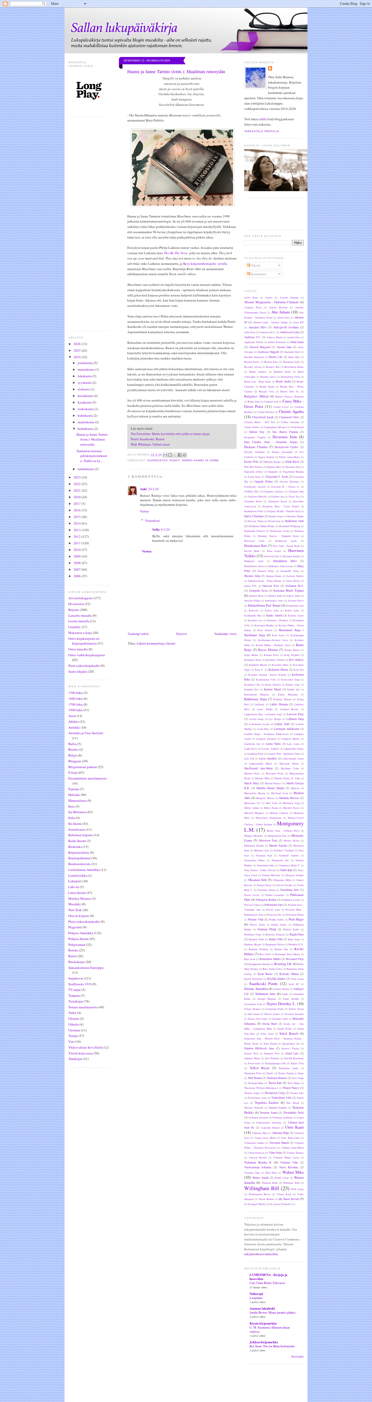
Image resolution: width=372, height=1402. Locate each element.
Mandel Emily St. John (287, 778)
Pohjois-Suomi (78, 938)
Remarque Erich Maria (287, 954)
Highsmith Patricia (254, 531)
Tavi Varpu (298, 1078)
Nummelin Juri (280, 860)
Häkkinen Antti (253, 561)
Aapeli (268, 297)
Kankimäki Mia (252, 615)
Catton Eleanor (266, 412)
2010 (77, 549)
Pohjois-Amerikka (80, 933)
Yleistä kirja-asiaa (80, 1053)
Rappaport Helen (275, 944)
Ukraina (73, 1018)
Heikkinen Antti (294, 521)
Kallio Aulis (292, 610)
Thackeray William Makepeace (261, 1088)
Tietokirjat (75, 1001)
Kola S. (259, 669)
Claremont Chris (289, 417)
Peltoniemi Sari (273, 905)
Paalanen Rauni (266, 890)
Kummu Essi (251, 689)
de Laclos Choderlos (281, 1204)
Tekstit (255, 265)
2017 (77, 503)
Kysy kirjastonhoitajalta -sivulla (205, 263)
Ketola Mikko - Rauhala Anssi (273, 645)
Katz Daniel (265, 630)
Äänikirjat (75, 1058)
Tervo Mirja (293, 1083)
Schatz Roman (252, 1009)
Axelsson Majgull (268, 352)
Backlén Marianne (254, 357)
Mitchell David (291, 808)
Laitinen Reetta (289, 709)
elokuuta (84, 389)
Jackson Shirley (295, 576)
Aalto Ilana (251, 297)
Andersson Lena (289, 332)
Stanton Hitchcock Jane (259, 1048)
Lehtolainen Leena (259, 724)
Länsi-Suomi (77, 892)
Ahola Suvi (283, 317)
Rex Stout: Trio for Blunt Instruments (272, 1346)
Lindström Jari (252, 744)
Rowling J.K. (283, 964)
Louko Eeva (250, 748)
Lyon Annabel (268, 758)
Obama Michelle (271, 875)
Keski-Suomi (77, 840)
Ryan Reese (265, 974)
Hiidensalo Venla (279, 531)
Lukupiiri (74, 881)
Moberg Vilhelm (279, 813)
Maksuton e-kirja (80, 632)
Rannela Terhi (256, 939)
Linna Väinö (273, 744)
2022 (77, 484)
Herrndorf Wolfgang (289, 526)
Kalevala (254, 610)
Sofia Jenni (267, 1033)
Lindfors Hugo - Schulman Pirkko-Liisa (266, 734)
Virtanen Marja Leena (286, 1157)
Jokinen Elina (256, 595)
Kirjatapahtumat (79, 858)
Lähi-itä (73, 887)
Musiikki (74, 904)
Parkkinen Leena (291, 900)
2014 (77, 523)
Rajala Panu (297, 934)
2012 (77, 536)
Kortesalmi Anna (290, 679)
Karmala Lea (255, 620)
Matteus (295, 788)
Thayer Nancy (291, 1088)
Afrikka (73, 721)
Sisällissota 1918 (80, 984)
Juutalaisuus (76, 829)
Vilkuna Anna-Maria (292, 1147)
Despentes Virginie (255, 437)
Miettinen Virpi (291, 803)
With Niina (297, 1189)
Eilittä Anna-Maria (289, 457)
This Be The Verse (176, 253)
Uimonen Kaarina (258, 1117)
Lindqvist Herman (266, 738)
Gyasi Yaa (294, 496)
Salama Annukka (256, 988)
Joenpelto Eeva (258, 590)
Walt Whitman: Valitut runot (150, 444)
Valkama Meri (259, 1133)
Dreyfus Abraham (254, 452)
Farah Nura (254, 476)
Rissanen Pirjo (295, 959)
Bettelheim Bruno (294, 367)
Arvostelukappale (80, 598)
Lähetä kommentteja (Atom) (156, 643)
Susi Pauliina (272, 1058)
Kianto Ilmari (292, 650)
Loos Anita (293, 744)
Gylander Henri (253, 501)
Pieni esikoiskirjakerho (84, 665)
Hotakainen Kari (255, 545)
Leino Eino (263, 729)
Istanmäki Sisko (290, 571)
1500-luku (75, 692)
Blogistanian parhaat (82, 767)
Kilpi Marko (251, 655)
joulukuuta (86, 362)
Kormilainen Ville (266, 679)
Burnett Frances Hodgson (289, 396)
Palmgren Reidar (266, 900)
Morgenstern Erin (277, 835)
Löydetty (74, 627)
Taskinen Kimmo (277, 1078)
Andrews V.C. (252, 337)
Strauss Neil (251, 1053)
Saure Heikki (291, 998)
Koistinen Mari (280, 665)
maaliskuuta (86, 422)
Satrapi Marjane (267, 998)
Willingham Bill (261, 1188)
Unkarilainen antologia (269, 1122)
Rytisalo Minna (288, 974)
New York (75, 910)
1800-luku (75, 710)
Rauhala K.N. (296, 944)
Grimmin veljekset (273, 491)
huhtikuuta (86, 415)
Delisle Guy (257, 432)
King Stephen (292, 655)
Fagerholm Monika (293, 471)
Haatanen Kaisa (277, 501)
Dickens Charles (255, 447)
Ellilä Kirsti (292, 462)
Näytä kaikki (297, 1356)
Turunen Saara (268, 1112)
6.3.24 (165, 529)
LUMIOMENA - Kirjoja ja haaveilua (268, 1276)
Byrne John (254, 401)
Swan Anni (254, 1063)
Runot (72, 956)
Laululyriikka (77, 875)
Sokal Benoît (288, 1033)
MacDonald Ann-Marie (258, 768)
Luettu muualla (78, 621)
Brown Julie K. (289, 391)
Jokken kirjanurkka (264, 1341)
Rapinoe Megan (252, 944)
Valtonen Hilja (280, 1133)
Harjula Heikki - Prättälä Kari (283, 511)
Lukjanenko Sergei (294, 748)
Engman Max (274, 467)
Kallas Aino (272, 610)
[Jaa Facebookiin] (179, 454)
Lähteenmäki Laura (293, 758)
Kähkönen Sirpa (255, 699)
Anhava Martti (274, 337)
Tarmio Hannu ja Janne (200, 460)
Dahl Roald (297, 427)
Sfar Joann (253, 1014)
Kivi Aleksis (296, 660)
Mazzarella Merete (254, 793)
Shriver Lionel (272, 1014)
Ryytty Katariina (253, 978)
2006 (77, 576)
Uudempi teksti (138, 633)
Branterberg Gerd (290, 376)
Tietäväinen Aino (257, 1097)
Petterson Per (274, 914)
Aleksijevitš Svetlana (286, 327)
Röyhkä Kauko (276, 978)
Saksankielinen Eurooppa (86, 967)
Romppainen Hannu (259, 964)
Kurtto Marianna (288, 694)
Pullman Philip (267, 929)
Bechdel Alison (252, 367)
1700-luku (75, 704)
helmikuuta (86, 428)
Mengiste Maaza (265, 798)
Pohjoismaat (76, 944)
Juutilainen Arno (274, 600)
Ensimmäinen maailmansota (87, 778)
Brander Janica (268, 376)
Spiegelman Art (291, 1043)
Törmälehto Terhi (293, 1112)
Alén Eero (249, 332)
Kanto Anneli (274, 615)
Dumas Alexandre (282, 452)
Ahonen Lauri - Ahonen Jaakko (270, 322)
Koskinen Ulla (252, 684)
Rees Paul (265, 954)
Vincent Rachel (258, 1157)
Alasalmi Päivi (257, 327)
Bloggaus (74, 761)
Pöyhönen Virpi (252, 934)
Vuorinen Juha (252, 1172)
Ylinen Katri (284, 1194)
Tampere (74, 995)
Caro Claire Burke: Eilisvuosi (267, 1283)
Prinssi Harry (257, 924)
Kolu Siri (299, 669)
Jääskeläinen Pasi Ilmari (264, 605)
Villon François (256, 1152)
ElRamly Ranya (272, 462)
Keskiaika (75, 846)
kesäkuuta (85, 402)
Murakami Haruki (254, 845)
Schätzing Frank (275, 1009)
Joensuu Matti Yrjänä (288, 590)
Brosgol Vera (266, 391)
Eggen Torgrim (266, 457)
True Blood (292, 1103)
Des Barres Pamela (285, 432)
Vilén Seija (275, 1152)
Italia (71, 817)
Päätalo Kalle (291, 929)
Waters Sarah (260, 1177)
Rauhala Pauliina (258, 949)
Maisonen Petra (274, 773)
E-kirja (73, 772)
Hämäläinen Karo (254, 566)
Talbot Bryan (260, 1068)
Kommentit (258, 274)
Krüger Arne (293, 684)
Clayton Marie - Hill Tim (259, 422)
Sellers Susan (296, 1009)
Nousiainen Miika (254, 860)
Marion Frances (273, 783)
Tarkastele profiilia (261, 131)
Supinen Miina (252, 1058)
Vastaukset (152, 520)
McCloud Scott (279, 793)
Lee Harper (275, 719)
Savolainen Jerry (253, 1004)
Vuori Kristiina (288, 1167)
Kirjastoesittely (78, 852)
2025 (77, 350)
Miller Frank (271, 808)
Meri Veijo (272, 803)
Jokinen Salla (275, 595)
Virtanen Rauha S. (258, 1162)
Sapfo (285, 994)
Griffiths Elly (251, 491)
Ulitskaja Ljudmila (282, 1117)
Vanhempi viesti (225, 633)
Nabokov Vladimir (284, 850)
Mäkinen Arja (261, 850)
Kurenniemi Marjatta (256, 694)
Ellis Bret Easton (253, 467)
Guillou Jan (277, 496)
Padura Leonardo (274, 895)
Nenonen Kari (264, 855)
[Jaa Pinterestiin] (184, 454)
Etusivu (181, 633)
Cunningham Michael (275, 427)
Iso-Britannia (77, 812)
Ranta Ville (275, 939)
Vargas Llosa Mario (265, 1137)
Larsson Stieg (295, 714)
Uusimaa (74, 1030)
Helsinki (74, 794)
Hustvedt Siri (271, 556)
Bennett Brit (272, 367)
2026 (77, 344)
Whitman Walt (291, 1183)
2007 (77, 569)
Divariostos (76, 604)
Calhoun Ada (271, 401)
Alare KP (298, 322)
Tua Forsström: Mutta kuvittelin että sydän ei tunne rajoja (170, 433)
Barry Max (294, 357)
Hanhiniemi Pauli (253, 511)
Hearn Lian (274, 521)
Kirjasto (73, 609)
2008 (77, 562)
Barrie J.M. (276, 357)
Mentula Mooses (289, 798)
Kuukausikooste (79, 864)
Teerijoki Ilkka (256, 1083)
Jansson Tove (270, 586)
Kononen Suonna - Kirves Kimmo (267, 674)
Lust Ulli (249, 758)
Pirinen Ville (255, 919)
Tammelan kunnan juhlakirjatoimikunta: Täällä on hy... (91, 456)
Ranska (73, 950)
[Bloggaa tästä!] (170, 454)
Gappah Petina (263, 481)
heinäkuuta (86, 395)
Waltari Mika (293, 1172)
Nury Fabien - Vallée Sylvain (260, 870)
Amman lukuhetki (262, 1308)
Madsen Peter (252, 773)
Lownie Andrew (270, 748)
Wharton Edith (270, 1183)
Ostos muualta (78, 649)
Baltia (72, 744)
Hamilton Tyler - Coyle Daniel (280, 506)
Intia (71, 806)
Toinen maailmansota (83, 1007)
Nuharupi (256, 1293)
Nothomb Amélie (289, 855)
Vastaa (144, 511)
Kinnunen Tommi (275, 660)
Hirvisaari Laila (254, 541)
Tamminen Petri (252, 1073)
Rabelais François (275, 934)
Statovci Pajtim (290, 1048)
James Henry (293, 581)
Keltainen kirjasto (80, 835)
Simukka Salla (280, 1018)
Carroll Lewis (281, 407)
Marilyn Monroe (79, 898)
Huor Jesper (274, 551)
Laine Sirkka (265, 709)
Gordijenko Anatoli (254, 486)
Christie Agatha (291, 411)
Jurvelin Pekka (252, 600)
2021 (77, 490)
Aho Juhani (280, 311)
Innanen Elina (266, 571)
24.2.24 (153, 489)
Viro (71, 1041)
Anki (143, 488)
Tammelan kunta (288, 1068)
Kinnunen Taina (252, 660)
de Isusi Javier (289, 1198)
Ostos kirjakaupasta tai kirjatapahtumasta (83, 641)
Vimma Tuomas (295, 1152)
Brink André (283, 381)
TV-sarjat (74, 989)
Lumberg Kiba (255, 753)
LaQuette (259, 704)
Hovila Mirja (252, 551)
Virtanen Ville (289, 1162)
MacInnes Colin (290, 768)
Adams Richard (278, 307)
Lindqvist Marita (290, 738)
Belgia (72, 755)
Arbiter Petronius (276, 342)
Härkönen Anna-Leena (280, 566)
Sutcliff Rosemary (294, 1058)
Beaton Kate (271, 362)
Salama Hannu (281, 989)
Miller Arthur (251, 808)
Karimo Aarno (296, 615)
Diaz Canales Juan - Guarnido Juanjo (271, 442)
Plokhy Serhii (276, 919)
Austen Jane (284, 347)
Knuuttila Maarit (258, 665)
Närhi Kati (286, 870)
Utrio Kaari (294, 1127)
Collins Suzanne (290, 422)
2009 (77, 556)
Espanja (73, 789)
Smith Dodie (285, 1028)
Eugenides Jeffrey (253, 471)
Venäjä (73, 1035)
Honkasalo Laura (286, 541)
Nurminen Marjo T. (289, 865)
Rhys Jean (249, 959)
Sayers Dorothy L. (281, 1003)
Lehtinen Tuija (295, 719)
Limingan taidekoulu (286, 729)
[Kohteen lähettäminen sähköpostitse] (165, 454)
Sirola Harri (269, 1024)
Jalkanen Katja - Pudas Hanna (264, 581)
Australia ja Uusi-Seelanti (85, 733)
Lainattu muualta (80, 615)
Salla (156, 529)
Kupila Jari (293, 689)
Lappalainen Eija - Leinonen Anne (263, 714)
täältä (263, 119)
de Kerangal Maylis (254, 1204)
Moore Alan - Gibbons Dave (283, 830)
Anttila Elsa (293, 337)
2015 (77, 516)
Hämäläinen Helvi (285, 561)
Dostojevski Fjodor (287, 447)
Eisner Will (251, 462)
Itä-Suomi (75, 823)
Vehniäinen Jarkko (254, 1143)
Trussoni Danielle (253, 1107)
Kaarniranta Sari (295, 605)
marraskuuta (86, 369)
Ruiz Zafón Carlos (272, 969)
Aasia (72, 715)
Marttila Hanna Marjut (270, 788)
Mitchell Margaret (254, 813)
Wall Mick (271, 1172)
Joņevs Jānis (293, 595)
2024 (77, 357)
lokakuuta (85, 376)
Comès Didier (251, 427)
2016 (77, 510)
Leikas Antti (282, 724)
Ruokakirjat (76, 961)
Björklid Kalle (282, 371)
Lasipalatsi (256, 1298)
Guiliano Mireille (257, 496)
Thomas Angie (252, 1093)
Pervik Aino (273, 909)
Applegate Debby (253, 342)
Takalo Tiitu (297, 1063)
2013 (77, 530)
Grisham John (296, 491)
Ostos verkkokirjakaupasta (86, 655)
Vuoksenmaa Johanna (257, 1167)
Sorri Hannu (270, 1043)
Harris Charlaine (254, 516)
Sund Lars (292, 1053)
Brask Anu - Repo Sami (257, 381)
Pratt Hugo (296, 919)
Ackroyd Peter (252, 307)
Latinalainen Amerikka (84, 869)
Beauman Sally (291, 362)
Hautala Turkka (295, 516)
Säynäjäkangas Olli (275, 1063)
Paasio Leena (251, 895)
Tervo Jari (275, 1082)
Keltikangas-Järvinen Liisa (273, 640)
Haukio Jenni (276, 516)
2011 (77, 543)
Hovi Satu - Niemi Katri (286, 546)
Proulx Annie (278, 924)
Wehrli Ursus (281, 1177)
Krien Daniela (273, 684)
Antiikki (74, 727)
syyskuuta (85, 382)
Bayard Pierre (251, 362)
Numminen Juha (266, 865)
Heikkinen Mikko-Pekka (262, 526)
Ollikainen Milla (282, 880)
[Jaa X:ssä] (174, 454)
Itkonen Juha (252, 576)
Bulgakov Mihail (256, 396)
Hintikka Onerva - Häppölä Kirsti (278, 536)
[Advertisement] (194, 1389)
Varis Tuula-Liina (290, 1137)
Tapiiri (269, 1073)
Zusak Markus (266, 1199)
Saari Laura (297, 978)
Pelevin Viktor (252, 905)
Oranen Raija (264, 885)
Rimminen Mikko (270, 959)
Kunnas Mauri (272, 689)
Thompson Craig (274, 1093)
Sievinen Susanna (294, 1014)
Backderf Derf (292, 352)
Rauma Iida (281, 949)
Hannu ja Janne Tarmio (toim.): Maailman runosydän (92, 439)
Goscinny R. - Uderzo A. (285, 486)
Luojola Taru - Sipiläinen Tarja (283, 753)
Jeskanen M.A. (294, 586)
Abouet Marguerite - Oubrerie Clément (271, 302)
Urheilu (73, 1024)
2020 (77, 497)
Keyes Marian (268, 649)
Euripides (273, 471)
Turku (72, 1012)
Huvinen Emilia (291, 556)
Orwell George (284, 885)
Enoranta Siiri (292, 467)
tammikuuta (86, 469)
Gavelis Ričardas (289, 481)
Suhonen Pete (271, 1053)
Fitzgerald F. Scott (276, 476)
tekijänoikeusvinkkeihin (261, 1254)
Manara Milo (262, 778)
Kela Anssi (278, 635)
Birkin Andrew (258, 371)
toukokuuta (86, 409)
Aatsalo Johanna (289, 297)
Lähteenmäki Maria (260, 763)
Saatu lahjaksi (78, 671)
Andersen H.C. (267, 332)
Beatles (73, 749)
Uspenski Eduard (270, 1127)
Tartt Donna (255, 1078)
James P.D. (250, 586)
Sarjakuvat (75, 978)
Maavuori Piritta (288, 763)
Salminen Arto (265, 993)
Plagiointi (75, 927)
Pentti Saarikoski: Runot (147, 439)
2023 (77, 477)
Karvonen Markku (264, 625)
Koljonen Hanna (278, 669)
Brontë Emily (267, 386)
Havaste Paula (255, 521)
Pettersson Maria (295, 914)
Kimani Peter (271, 655)
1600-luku (75, 698)
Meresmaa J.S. (252, 803)
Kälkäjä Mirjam (283, 699)
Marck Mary (251, 783)
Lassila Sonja (256, 719)
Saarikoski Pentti (263, 983)
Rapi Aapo (294, 939)
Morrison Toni (268, 840)
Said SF (294, 984)
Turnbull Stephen (278, 1107)
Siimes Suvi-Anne (258, 1018)
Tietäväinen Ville (281, 1097)
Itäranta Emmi (274, 576)
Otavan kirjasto (78, 915)
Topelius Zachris (267, 1102)
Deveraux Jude (285, 436)
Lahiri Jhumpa (279, 704)
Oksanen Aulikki (294, 875)
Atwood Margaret (259, 347)
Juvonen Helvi (296, 600)
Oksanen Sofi (257, 879)
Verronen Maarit (279, 1143)
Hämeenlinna (77, 800)
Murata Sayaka (278, 845)
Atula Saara (297, 342)
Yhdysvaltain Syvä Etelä (85, 1047)
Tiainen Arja (297, 1093)
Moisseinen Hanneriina (268, 817)
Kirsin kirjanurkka (263, 1323)
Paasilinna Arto (289, 890)
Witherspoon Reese (260, 1194)
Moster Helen (291, 840)
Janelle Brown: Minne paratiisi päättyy (273, 1312)
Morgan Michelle (253, 835)
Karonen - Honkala (277, 620)
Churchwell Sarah (263, 417)
